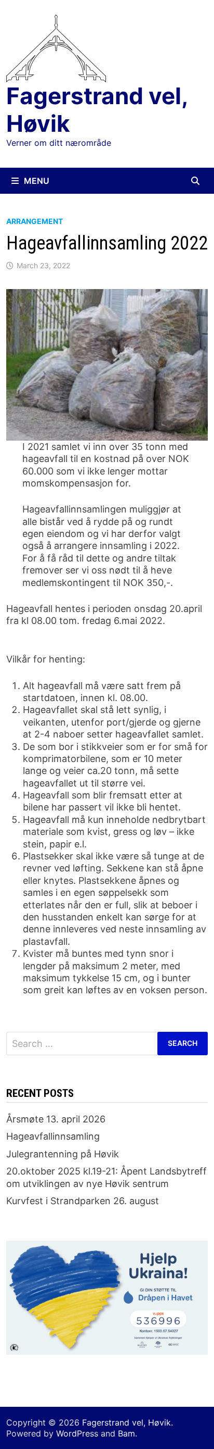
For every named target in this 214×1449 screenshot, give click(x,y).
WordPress (77, 1433)
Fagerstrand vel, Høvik (97, 110)
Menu (36, 181)
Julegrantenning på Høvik (62, 1153)
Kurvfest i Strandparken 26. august (82, 1200)
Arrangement (34, 221)
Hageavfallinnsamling (53, 1136)
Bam (126, 1433)
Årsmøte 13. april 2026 (55, 1119)
